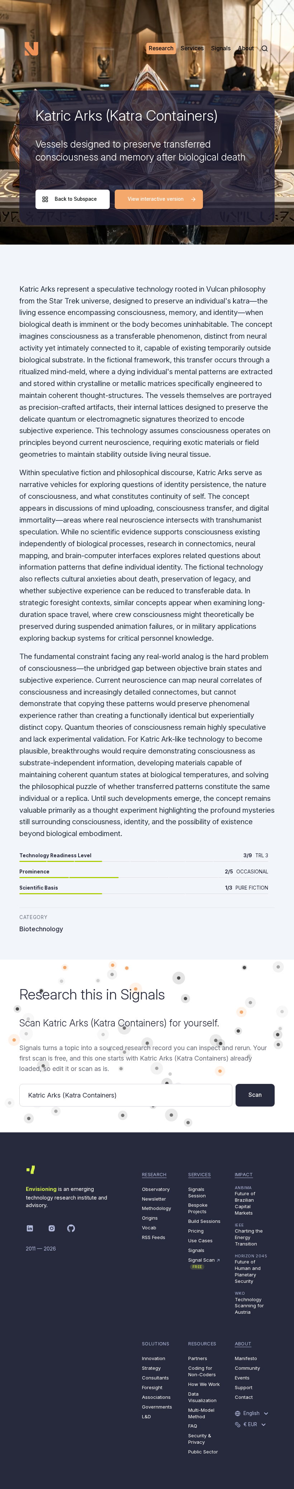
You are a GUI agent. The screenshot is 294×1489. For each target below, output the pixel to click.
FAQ (192, 1426)
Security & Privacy (199, 1439)
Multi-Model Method (201, 1413)
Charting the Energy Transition (249, 1235)
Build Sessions (204, 1221)
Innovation (153, 1358)
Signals (196, 1250)
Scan (255, 1094)
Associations (156, 1397)
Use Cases (200, 1240)
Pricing (196, 1231)
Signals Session (197, 1192)
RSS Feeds (153, 1237)
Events (242, 1378)
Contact (244, 1397)
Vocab (149, 1227)
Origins (150, 1218)
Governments (157, 1407)
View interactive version (156, 199)
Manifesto (246, 1358)
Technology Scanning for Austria (249, 1303)
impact (244, 1174)
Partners (197, 1358)
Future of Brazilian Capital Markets (245, 1200)
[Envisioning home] (31, 48)
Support (243, 1387)
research (154, 1174)
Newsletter (154, 1199)
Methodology (156, 1208)
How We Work (204, 1384)
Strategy (151, 1368)
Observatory (156, 1189)
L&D (146, 1416)
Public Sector (203, 1452)
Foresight (152, 1387)
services (199, 1174)
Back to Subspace (76, 199)
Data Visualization (202, 1397)
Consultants (155, 1378)
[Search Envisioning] (264, 48)
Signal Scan (204, 1263)
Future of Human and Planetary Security (251, 1268)
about (243, 1343)
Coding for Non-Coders (202, 1371)
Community (247, 1368)
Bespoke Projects (198, 1208)
